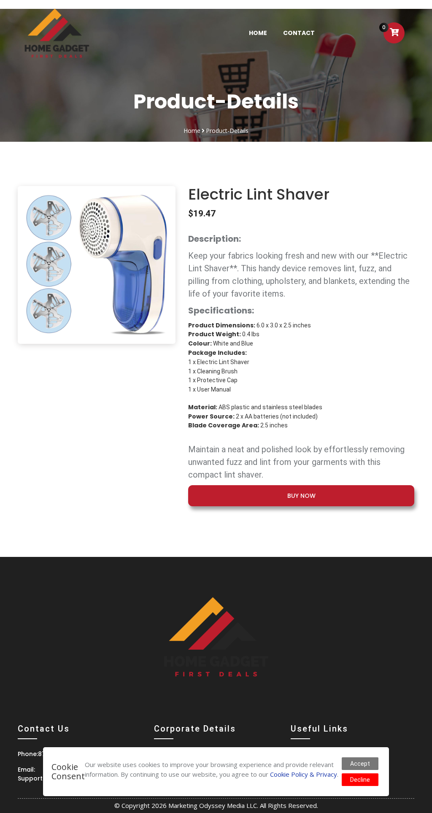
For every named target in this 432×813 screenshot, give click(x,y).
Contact (299, 33)
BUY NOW (301, 496)
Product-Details (227, 131)
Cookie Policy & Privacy (303, 774)
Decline (360, 779)
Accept (360, 763)
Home (263, 32)
